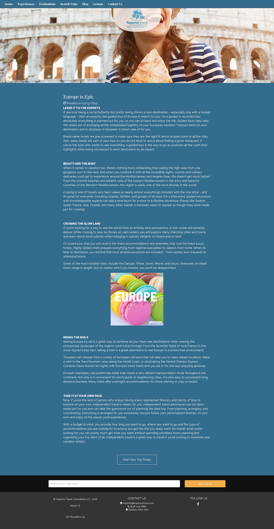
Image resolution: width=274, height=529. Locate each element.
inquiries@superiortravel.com (138, 503)
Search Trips (68, 4)
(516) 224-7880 (138, 506)
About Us (75, 505)
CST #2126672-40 (75, 517)
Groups (98, 4)
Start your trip (205, 484)
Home (9, 4)
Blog (85, 4)
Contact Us (115, 4)
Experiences (26, 4)
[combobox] (114, 483)
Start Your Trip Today (137, 459)
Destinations (47, 4)
